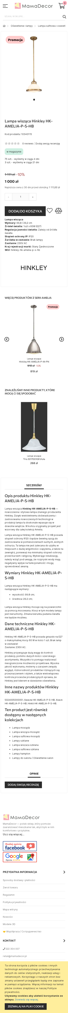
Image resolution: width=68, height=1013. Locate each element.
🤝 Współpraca (11, 931)
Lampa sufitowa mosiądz (26, 736)
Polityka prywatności (14, 902)
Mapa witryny (10, 909)
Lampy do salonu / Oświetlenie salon (32, 758)
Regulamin (9, 894)
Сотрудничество (31, 931)
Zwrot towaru (10, 887)
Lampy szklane (20, 740)
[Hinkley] (34, 281)
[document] (34, 987)
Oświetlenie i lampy (22, 25)
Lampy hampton (21, 753)
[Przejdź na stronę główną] (4, 25)
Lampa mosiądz (21, 727)
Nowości (8, 916)
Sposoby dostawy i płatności (19, 880)
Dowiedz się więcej (26, 999)
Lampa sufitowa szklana (25, 749)
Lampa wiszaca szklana (25, 745)
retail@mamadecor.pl (15, 956)
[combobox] (34, 16)
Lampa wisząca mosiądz (26, 732)
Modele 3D (9, 924)
